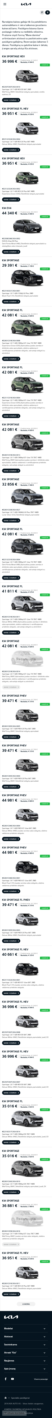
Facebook (5, 1379)
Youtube (12, 1379)
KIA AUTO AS (5, 1397)
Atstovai (8, 1336)
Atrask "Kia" (10, 1352)
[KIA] (26, 4)
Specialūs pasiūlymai (20, 1398)
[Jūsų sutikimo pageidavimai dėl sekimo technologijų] (14, 1413)
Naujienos (9, 1360)
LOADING (26, 1304)
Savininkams (10, 1344)
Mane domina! (10, 100)
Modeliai (8, 1328)
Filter (47, 12)
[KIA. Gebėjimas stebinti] (11, 1317)
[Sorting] (42, 12)
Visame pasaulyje (41, 1379)
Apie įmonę (10, 1368)
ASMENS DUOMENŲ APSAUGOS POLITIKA (22, 1409)
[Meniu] (5, 4)
